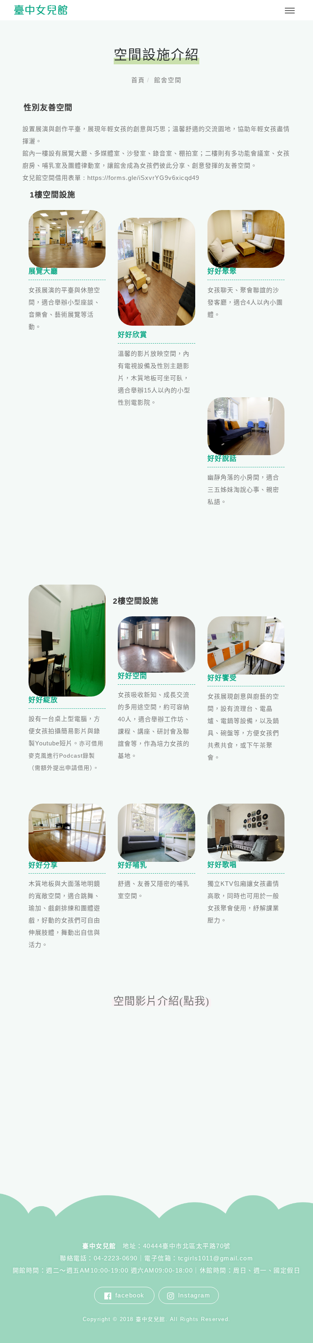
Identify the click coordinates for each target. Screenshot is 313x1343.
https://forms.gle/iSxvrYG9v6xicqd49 (143, 177)
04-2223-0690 (116, 1258)
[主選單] (290, 11)
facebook (130, 1295)
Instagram (194, 1295)
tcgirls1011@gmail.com (215, 1258)
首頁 (138, 80)
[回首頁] (40, 10)
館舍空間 (168, 80)
